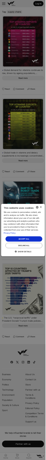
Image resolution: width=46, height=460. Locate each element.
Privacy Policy (10, 233)
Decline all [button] (23, 245)
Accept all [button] (24, 239)
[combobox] (37, 207)
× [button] (41, 207)
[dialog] (23, 230)
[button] (23, 251)
